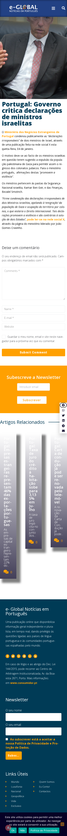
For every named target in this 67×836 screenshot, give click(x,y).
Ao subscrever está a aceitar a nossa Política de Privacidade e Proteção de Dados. (32, 743)
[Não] (62, 824)
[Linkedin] (24, 656)
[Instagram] (18, 656)
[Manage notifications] (8, 828)
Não (22, 830)
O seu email (13, 725)
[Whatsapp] (30, 656)
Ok (13, 830)
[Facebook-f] (7, 656)
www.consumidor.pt (23, 683)
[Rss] (35, 656)
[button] (63, 405)
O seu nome (14, 710)
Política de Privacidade (44, 830)
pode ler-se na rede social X (45, 219)
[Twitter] (13, 656)
